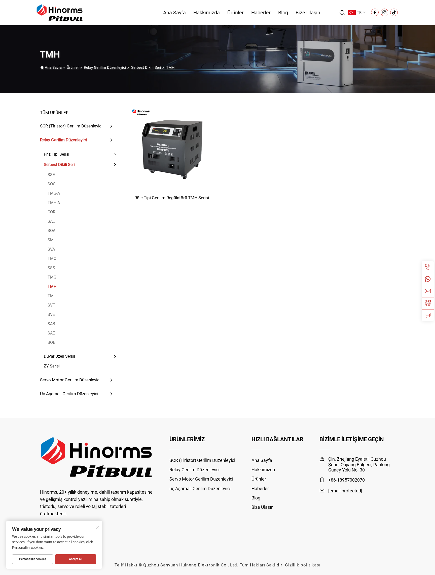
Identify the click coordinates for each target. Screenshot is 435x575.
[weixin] (428, 303)
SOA (51, 230)
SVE (51, 314)
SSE (51, 174)
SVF (51, 305)
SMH (52, 240)
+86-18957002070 (346, 480)
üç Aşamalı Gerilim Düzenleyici (69, 393)
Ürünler (235, 13)
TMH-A (54, 202)
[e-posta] (428, 291)
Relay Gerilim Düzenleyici (105, 67)
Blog (283, 13)
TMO (52, 258)
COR (51, 212)
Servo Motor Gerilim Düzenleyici (70, 379)
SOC (51, 184)
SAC (51, 221)
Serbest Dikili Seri (146, 67)
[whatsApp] (428, 279)
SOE (51, 342)
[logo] (59, 12)
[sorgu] (428, 315)
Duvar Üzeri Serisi (59, 356)
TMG (52, 277)
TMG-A (54, 193)
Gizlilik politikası (302, 564)
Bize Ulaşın (308, 13)
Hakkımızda (206, 13)
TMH (170, 67)
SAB (51, 323)
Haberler (261, 13)
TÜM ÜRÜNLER (54, 112)
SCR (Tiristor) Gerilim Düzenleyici (71, 125)
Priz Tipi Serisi (56, 154)
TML (52, 295)
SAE (51, 333)
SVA (51, 249)
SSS (51, 267)
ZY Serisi (52, 366)
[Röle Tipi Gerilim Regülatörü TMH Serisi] (171, 148)
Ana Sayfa (174, 13)
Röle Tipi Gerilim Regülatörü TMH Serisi (171, 197)
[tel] (428, 267)
